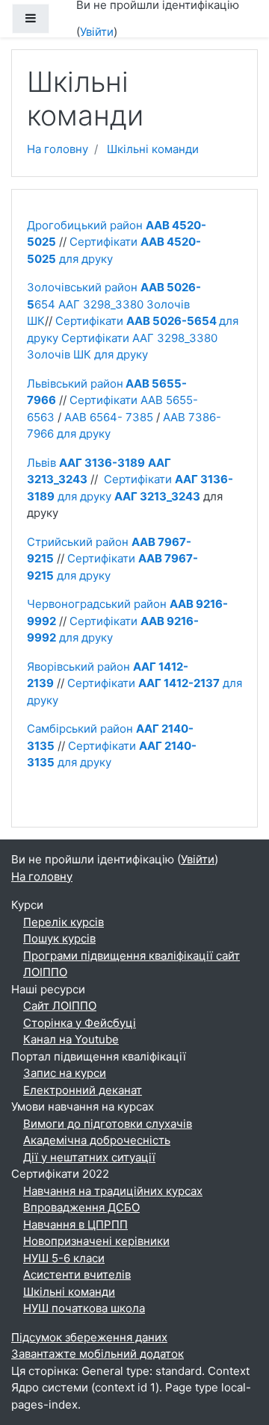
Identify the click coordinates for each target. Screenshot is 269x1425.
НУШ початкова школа (84, 1308)
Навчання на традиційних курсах (112, 1191)
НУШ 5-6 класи (64, 1258)
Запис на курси (64, 1073)
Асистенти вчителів (77, 1274)
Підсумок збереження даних (89, 1337)
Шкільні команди (153, 149)
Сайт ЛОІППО (59, 1006)
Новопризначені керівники (96, 1241)
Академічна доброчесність (96, 1140)
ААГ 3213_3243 (157, 496)
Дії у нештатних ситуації (89, 1157)
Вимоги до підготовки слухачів (107, 1124)
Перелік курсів (63, 922)
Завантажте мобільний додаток (97, 1354)
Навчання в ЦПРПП (75, 1224)
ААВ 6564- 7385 (108, 417)
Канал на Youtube (71, 1039)
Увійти (97, 32)
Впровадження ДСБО (81, 1207)
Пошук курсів (59, 938)
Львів (86, 463)
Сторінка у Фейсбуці (79, 1023)
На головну (57, 149)
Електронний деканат (82, 1090)
